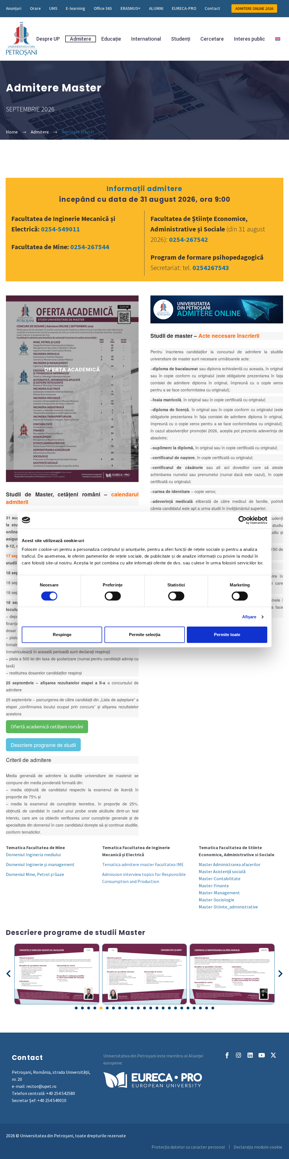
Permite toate (227, 634)
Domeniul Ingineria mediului (33, 854)
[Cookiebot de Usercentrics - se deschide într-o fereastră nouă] (242, 520)
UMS (53, 8)
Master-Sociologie (216, 899)
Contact (212, 8)
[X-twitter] (273, 1055)
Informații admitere (145, 188)
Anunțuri (13, 8)
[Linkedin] (250, 1055)
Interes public (249, 39)
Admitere (80, 39)
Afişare (249, 616)
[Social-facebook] (227, 1055)
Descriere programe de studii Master (75, 932)
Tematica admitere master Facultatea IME (143, 864)
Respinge (62, 634)
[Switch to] (277, 39)
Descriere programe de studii (43, 744)
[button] (8, 974)
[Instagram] (239, 1055)
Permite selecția (144, 634)
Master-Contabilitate (219, 878)
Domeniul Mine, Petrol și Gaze (35, 874)
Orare (35, 8)
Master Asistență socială (222, 871)
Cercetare (212, 39)
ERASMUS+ (131, 8)
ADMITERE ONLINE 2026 (254, 8)
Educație (111, 39)
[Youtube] (262, 1055)
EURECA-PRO (184, 8)
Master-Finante (214, 885)
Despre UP (48, 39)
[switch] (113, 596)
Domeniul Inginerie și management (40, 864)
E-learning (75, 8)
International (146, 39)
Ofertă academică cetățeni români (47, 726)
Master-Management (219, 892)
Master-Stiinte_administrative (228, 907)
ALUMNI (156, 8)
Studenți (180, 39)
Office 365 (103, 8)
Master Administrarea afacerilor (229, 864)
